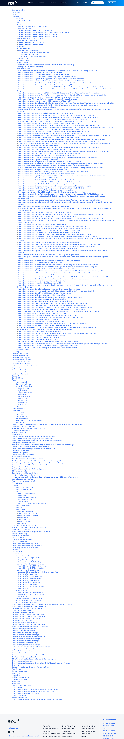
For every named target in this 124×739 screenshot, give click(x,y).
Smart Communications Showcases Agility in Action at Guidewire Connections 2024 (46, 113)
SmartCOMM (20, 509)
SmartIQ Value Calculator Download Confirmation (28, 637)
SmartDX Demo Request (20, 354)
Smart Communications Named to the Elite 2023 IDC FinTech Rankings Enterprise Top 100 (48, 137)
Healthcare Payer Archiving (27, 574)
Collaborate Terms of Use (20, 677)
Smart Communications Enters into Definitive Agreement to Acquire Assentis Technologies (48, 242)
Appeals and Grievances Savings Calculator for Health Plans (38, 572)
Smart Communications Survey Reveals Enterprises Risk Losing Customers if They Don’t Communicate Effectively (56, 291)
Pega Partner (20, 412)
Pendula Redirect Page (23, 20)
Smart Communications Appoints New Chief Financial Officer (38, 339)
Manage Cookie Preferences (21, 685)
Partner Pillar (16, 410)
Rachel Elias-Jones (24, 396)
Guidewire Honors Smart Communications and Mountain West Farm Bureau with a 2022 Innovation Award (53, 166)
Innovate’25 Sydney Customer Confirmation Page (28, 624)
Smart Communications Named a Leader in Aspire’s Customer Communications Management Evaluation (53, 279)
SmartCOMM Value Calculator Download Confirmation (30, 626)
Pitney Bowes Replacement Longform (24, 481)
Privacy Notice (17, 483)
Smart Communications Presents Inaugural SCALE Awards (38, 319)
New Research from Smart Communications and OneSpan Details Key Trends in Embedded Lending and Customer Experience (60, 168)
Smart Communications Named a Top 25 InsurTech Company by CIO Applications (45, 301)
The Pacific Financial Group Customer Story (35, 52)
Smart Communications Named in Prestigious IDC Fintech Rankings (41, 178)
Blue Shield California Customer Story (33, 56)
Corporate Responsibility (20, 467)
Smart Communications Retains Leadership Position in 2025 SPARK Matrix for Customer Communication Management (58, 105)
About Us (15, 380)
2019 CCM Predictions (19, 542)
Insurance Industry (22, 590)
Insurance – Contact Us (20, 372)
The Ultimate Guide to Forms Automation (32, 42)
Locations (112, 3)
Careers (18, 406)
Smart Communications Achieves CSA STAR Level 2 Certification (40, 73)
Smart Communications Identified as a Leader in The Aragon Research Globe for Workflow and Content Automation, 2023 (59, 141)
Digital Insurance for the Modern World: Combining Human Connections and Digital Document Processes (47, 424)
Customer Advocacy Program (28, 50)
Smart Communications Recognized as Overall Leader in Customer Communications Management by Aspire (54, 234)
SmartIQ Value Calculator (26, 493)
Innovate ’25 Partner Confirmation (23, 631)
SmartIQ (18, 491)
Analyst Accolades (22, 382)
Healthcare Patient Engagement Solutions (30, 564)
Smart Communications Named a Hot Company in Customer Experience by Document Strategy (50, 289)
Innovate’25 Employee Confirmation (24, 629)
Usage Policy (16, 673)
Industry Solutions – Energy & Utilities (28, 600)
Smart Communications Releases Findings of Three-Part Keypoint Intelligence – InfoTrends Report (51, 317)
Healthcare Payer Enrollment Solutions (31, 586)
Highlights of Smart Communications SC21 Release (29, 527)
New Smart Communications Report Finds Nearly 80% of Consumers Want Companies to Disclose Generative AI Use (57, 121)
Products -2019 (17, 552)
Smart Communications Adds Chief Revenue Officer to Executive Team (42, 313)
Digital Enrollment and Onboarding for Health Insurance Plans (32, 438)
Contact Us (15, 376)
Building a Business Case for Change (30, 38)
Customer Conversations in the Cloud (24, 525)
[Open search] (78, 3)
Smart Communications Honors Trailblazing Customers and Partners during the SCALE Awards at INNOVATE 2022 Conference (60, 194)
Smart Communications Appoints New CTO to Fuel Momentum (39, 331)
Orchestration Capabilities (20, 453)
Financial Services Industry (25, 556)
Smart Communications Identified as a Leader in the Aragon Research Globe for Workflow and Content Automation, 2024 (58, 125)
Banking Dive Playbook (19, 432)
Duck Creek (20, 414)
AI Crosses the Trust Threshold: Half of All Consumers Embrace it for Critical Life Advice (47, 99)
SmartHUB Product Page (24, 489)
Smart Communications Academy (23, 661)
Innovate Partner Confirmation (22, 620)
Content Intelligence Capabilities (23, 455)
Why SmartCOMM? (24, 519)
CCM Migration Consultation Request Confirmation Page (31, 647)
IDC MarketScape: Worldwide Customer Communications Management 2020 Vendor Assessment (45, 477)
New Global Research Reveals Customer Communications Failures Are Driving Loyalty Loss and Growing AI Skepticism (58, 71)
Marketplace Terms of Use (51, 728)
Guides (18, 24)
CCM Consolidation (24, 521)
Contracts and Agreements (21, 430)
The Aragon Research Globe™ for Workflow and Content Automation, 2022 (36, 461)
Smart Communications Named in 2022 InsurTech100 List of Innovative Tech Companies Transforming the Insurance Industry (60, 164)
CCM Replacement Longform (22, 540)
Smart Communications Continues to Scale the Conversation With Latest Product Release (42, 604)
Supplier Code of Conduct (20, 695)
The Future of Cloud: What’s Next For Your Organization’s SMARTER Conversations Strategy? (43, 445)
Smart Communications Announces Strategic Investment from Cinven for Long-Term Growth (49, 97)
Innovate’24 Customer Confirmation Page (26, 639)
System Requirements (19, 671)
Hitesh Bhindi (22, 404)
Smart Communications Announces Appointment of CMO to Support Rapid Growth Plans (48, 346)
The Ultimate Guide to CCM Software (30, 44)
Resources (15, 16)
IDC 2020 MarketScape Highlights (23, 475)
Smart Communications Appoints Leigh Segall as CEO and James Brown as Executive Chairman (50, 133)
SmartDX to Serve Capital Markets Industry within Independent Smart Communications (47, 348)
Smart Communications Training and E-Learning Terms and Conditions (35, 689)
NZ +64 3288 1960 (108, 736)
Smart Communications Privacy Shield (25, 544)
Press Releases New (23, 69)
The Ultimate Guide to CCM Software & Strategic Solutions (38, 34)
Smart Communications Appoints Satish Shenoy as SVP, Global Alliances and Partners (47, 77)
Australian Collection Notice (21, 457)
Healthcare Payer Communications (30, 576)
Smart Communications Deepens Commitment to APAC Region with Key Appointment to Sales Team (52, 309)
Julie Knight (22, 394)
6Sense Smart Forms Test (21, 362)
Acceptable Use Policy (19, 679)
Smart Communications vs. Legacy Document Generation (31, 655)
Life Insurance (23, 596)
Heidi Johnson (23, 390)
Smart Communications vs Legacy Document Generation (31, 531)
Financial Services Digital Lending (29, 562)
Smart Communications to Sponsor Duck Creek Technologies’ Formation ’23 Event (45, 149)
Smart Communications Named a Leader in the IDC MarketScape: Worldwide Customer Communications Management (58, 267)
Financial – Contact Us (19, 370)
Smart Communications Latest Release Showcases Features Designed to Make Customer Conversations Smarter (56, 307)
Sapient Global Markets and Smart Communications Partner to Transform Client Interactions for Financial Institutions (57, 327)
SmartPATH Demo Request (21, 364)
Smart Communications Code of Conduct (26, 693)
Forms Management (25, 499)
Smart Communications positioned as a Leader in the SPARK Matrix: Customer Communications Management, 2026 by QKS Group (62, 87)
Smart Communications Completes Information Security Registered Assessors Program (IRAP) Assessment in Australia (58, 236)
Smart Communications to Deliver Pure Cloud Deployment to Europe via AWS (37, 441)
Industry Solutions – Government (27, 602)
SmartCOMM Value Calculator (28, 513)
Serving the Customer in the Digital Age (25, 443)
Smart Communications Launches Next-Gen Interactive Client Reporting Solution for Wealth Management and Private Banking (60, 218)
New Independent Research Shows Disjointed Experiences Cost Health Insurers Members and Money (52, 192)
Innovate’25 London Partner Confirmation (26, 618)
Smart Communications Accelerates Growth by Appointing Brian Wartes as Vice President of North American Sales (56, 246)
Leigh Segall (22, 402)
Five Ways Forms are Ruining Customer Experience (29, 469)
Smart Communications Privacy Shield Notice (27, 546)
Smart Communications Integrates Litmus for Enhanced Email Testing (41, 335)
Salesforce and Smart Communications (29, 420)
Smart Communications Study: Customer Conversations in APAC (33, 449)
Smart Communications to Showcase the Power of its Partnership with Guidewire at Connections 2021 (52, 226)
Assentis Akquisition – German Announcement (27, 459)
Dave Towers (22, 398)
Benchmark (20, 18)
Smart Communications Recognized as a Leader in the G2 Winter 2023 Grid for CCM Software (49, 162)
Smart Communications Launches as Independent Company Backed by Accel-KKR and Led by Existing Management (57, 333)
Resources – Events (22, 350)
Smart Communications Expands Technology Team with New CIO (40, 160)
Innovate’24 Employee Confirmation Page (26, 645)
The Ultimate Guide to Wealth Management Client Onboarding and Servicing (43, 32)
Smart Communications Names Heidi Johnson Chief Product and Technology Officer (46, 85)
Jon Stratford (22, 400)
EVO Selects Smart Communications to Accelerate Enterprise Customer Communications (48, 341)
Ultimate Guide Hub (24, 28)
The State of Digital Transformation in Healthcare (28, 428)
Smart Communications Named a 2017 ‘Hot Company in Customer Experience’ (44, 325)
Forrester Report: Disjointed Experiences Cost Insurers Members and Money (37, 463)
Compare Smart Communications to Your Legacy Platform (31, 667)
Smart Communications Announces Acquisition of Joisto (37, 107)
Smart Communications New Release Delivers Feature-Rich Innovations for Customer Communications (52, 323)
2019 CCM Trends (18, 538)
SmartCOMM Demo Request (21, 360)
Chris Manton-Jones (25, 392)
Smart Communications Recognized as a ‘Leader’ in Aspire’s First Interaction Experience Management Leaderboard (56, 115)
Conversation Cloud (18, 10)
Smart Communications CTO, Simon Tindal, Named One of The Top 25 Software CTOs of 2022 (49, 216)
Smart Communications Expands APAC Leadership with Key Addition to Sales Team (46, 269)
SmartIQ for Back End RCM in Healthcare (32, 568)
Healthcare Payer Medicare (27, 584)
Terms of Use (16, 681)
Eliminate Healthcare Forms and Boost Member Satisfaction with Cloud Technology (46, 65)
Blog (17, 352)
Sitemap (15, 550)
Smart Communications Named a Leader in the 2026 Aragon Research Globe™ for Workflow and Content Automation (57, 83)
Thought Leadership (22, 63)
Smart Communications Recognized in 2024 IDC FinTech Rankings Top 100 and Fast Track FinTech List (52, 119)
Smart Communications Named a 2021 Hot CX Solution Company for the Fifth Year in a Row (49, 230)
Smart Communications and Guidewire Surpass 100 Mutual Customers (42, 224)
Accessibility (16, 675)
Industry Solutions (18, 554)
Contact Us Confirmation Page (22, 610)
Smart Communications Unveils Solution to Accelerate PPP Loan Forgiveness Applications (48, 255)
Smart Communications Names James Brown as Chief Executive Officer (42, 299)
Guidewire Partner (22, 418)
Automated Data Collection (27, 497)
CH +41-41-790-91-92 (109, 733)
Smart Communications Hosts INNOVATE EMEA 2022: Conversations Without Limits (46, 174)
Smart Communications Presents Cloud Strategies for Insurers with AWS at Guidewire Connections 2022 (53, 172)
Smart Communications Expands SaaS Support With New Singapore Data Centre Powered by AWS (51, 79)
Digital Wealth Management (27, 560)
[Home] (12, 3)
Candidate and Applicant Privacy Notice (25, 426)
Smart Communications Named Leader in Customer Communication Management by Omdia (49, 123)
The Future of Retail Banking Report (24, 657)
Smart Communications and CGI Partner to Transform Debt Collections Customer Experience (49, 153)
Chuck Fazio (16, 665)
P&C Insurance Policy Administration (30, 592)
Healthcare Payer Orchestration (28, 580)
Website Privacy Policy (19, 697)
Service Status (23, 58)
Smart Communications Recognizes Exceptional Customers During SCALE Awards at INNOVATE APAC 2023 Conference (58, 147)
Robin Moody (16, 669)
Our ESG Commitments (23, 384)
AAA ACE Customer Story (29, 54)
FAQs (17, 22)
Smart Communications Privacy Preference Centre (29, 606)
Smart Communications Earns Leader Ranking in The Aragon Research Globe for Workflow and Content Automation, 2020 (59, 244)
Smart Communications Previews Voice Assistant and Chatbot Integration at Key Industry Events (50, 315)
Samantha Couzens (18, 408)
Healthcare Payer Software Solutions (28, 570)
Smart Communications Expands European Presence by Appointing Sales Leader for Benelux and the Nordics (54, 228)
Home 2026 (16, 12)
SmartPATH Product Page (24, 487)
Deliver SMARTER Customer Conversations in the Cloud (30, 447)
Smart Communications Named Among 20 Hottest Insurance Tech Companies (44, 293)
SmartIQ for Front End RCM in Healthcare (32, 566)
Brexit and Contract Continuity (22, 653)
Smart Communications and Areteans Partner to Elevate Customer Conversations (45, 190)
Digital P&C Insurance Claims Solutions (31, 594)
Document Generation (25, 511)
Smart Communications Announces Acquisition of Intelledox (38, 275)
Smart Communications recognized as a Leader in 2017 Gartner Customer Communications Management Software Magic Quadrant (62, 343)
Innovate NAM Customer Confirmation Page (27, 608)
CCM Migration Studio (19, 471)
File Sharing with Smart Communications (25, 548)
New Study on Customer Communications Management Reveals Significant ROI (45, 329)
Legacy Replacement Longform (22, 479)
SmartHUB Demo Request (21, 358)
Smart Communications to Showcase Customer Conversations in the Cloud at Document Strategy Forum (53, 303)
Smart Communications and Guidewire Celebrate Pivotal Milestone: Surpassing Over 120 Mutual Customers (54, 131)
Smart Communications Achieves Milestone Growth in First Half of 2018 (42, 295)
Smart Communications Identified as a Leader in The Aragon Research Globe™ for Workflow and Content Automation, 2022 (59, 200)
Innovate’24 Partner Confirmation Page (25, 643)
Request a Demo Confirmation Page (24, 649)
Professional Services (23, 60)
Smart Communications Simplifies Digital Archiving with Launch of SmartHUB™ (44, 101)
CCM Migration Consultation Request (24, 366)
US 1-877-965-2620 (109, 723)
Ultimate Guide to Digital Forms (28, 40)
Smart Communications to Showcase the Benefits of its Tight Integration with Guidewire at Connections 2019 (54, 273)
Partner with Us (17, 434)
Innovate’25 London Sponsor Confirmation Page (28, 614)
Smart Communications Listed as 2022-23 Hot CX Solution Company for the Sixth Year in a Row (50, 182)
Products (15, 485)
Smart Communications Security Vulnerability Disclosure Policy (33, 691)
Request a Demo (97, 3)
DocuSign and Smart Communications (25, 473)
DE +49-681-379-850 (109, 731)
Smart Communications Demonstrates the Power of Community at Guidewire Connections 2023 (50, 129)
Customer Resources (23, 48)
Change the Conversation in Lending (30, 67)
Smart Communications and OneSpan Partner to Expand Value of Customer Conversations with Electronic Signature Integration (61, 214)
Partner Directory (21, 422)
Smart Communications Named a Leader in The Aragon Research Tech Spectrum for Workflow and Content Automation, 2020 (60, 271)
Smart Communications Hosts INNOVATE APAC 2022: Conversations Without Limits (46, 180)
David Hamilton (23, 388)
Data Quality (22, 495)
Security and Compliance (20, 451)
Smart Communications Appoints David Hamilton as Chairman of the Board (43, 75)
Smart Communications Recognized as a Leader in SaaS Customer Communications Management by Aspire (54, 186)
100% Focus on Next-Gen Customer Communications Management (34, 659)
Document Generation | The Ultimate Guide (32, 26)
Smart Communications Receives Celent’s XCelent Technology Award (41, 321)
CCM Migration (23, 517)
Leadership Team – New (24, 386)
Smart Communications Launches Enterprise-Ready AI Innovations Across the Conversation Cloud (51, 81)
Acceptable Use (66, 731)
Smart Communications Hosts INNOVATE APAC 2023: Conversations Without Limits (46, 155)
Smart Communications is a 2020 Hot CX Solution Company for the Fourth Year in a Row (47, 248)
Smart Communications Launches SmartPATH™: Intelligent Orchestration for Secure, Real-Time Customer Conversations (58, 93)
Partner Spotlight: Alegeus (21, 529)
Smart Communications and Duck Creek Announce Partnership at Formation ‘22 (45, 212)
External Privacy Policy (19, 533)
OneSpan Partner (21, 416)
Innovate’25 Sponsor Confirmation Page (25, 635)
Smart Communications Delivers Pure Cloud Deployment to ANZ (39, 283)
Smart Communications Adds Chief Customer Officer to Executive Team (42, 281)
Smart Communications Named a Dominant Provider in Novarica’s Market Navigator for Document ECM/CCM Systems (58, 265)
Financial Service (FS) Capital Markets (31, 558)
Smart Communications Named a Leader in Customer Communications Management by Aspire (50, 261)
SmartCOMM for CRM (23, 505)
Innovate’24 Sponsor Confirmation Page (25, 641)
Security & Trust (17, 378)
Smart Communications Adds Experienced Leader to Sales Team (40, 263)
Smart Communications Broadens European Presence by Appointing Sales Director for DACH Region (51, 188)
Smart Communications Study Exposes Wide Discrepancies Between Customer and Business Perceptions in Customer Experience (61, 139)
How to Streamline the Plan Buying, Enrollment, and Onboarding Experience (37, 699)
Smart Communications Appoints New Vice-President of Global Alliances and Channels (41, 663)
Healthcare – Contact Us (20, 374)
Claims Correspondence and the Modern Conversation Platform (33, 436)
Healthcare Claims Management (29, 582)
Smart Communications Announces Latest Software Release (38, 337)
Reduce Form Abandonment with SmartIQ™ (32, 503)
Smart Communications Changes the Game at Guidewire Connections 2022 (43, 170)
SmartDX (19, 507)
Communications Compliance (28, 515)
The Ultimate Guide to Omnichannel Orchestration (35, 30)
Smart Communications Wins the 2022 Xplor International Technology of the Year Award (47, 184)
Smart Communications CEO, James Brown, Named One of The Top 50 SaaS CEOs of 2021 (48, 232)
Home (14, 14)
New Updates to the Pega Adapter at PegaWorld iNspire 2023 (38, 145)
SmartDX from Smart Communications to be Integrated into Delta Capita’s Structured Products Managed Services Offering (59, 311)
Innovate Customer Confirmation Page (25, 633)
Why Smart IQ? (23, 501)
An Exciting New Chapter (20, 536)
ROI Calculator (23, 588)
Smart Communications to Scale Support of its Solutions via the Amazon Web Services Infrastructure (52, 305)
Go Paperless (22, 523)
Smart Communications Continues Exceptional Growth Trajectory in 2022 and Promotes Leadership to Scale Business (57, 158)
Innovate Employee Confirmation (23, 612)
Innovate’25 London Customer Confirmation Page (28, 616)
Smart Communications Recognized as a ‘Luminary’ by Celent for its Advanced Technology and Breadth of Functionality (58, 117)
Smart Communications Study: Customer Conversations (31, 465)
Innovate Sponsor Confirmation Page (24, 622)
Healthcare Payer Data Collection (29, 578)
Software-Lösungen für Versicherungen (29, 598)
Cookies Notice (17, 687)
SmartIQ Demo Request (20, 356)
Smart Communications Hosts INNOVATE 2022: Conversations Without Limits (44, 206)
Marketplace (20, 46)
